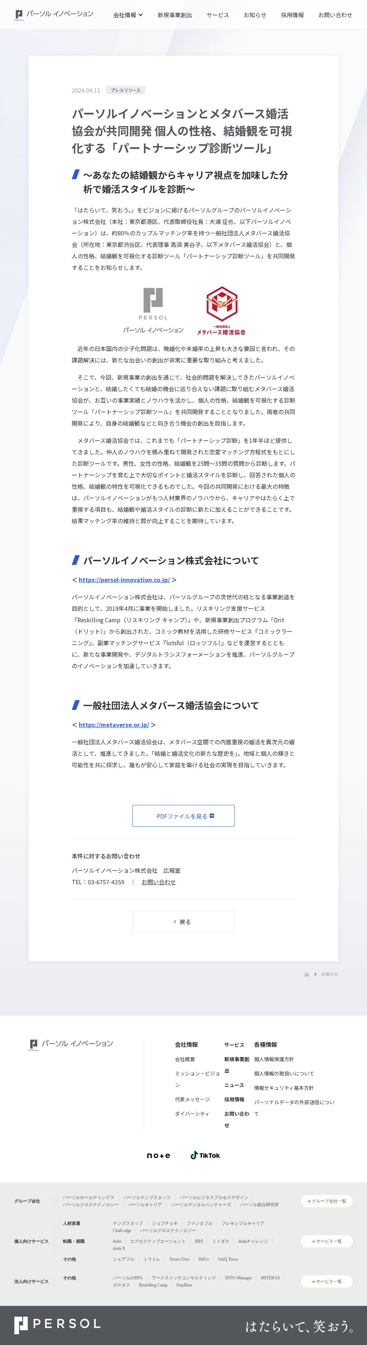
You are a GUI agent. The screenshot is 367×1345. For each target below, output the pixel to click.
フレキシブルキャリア (242, 1223)
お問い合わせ (335, 14)
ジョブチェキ (165, 1223)
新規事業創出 (175, 14)
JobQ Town (228, 1259)
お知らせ (255, 14)
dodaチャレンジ (253, 1241)
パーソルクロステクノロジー (91, 1204)
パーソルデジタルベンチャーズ (201, 1204)
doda (117, 1241)
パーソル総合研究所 (259, 1204)
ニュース (234, 1084)
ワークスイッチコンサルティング (184, 1277)
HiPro (204, 1259)
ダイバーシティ (192, 1113)
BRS (199, 1241)
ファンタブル (200, 1223)
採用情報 (292, 14)
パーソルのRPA (128, 1277)
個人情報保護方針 (274, 1059)
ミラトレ (152, 1259)
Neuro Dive (180, 1259)
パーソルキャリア (145, 1204)
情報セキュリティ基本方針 (284, 1087)
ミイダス (220, 1241)
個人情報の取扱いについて (284, 1073)
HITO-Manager (238, 1277)
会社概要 (185, 1059)
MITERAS (270, 1277)
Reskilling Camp (153, 1285)
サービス (217, 14)
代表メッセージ (192, 1099)
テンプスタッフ (128, 1223)
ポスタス (121, 1285)
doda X (119, 1248)
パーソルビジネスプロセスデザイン (214, 1197)
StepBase (184, 1285)
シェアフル (123, 1259)
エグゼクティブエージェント (158, 1241)
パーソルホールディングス (88, 1197)
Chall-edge (122, 1230)
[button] (128, 14)
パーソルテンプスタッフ (147, 1197)
